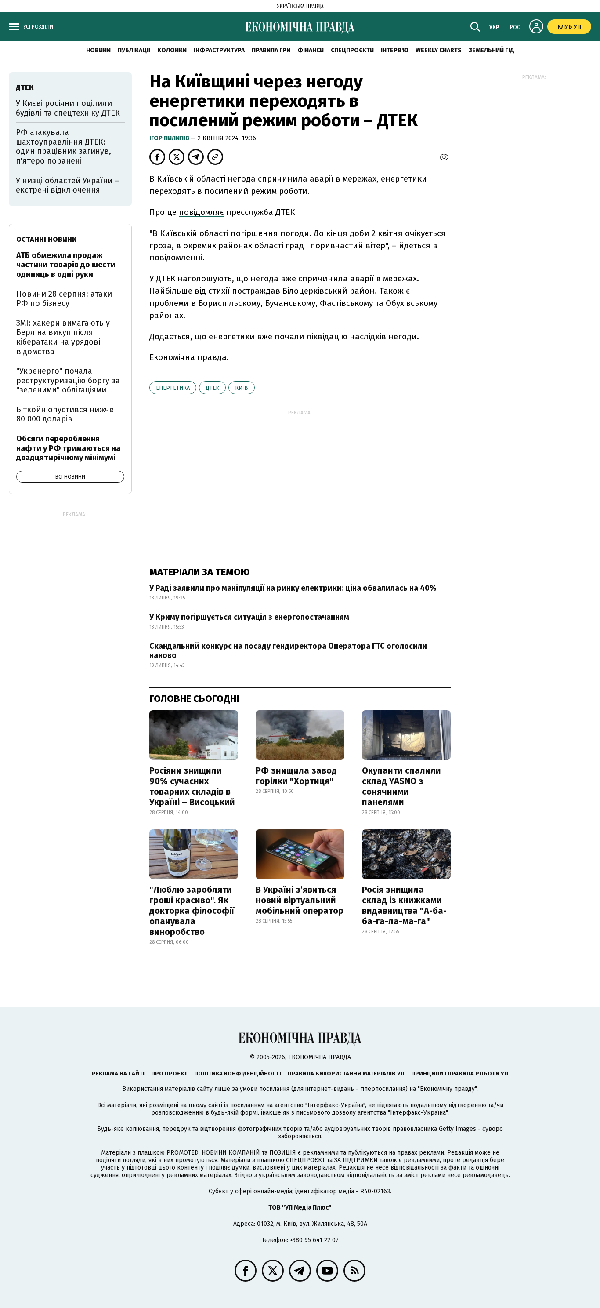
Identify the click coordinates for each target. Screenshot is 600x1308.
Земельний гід (491, 50)
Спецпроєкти (352, 50)
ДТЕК (212, 388)
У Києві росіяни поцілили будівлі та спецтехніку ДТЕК (68, 108)
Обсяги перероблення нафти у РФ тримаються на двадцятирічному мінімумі (68, 448)
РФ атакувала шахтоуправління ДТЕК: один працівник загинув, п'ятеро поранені (63, 146)
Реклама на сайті (118, 1073)
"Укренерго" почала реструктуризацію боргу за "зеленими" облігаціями (68, 380)
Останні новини (46, 239)
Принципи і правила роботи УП (459, 1073)
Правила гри (271, 50)
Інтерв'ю (394, 50)
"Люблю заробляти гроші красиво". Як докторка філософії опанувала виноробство (191, 910)
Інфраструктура (219, 50)
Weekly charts (439, 50)
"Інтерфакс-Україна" (335, 1105)
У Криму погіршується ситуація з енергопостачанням (249, 617)
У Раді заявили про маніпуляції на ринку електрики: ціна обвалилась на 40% (293, 588)
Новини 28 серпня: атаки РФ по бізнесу (64, 299)
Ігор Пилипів (170, 138)
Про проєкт (169, 1073)
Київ (241, 388)
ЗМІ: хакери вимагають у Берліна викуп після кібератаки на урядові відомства (63, 337)
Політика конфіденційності (237, 1073)
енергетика (173, 388)
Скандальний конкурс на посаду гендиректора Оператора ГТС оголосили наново (288, 651)
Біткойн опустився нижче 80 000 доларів (65, 414)
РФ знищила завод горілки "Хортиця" (296, 775)
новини (98, 50)
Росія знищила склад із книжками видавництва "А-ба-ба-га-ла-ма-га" (404, 905)
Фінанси (310, 50)
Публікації (134, 50)
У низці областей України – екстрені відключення (67, 185)
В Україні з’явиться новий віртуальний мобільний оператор (299, 900)
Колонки (172, 50)
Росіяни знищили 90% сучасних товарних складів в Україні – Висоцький (192, 786)
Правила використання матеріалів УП (346, 1073)
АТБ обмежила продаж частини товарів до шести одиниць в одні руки (66, 265)
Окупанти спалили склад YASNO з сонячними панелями (401, 786)
